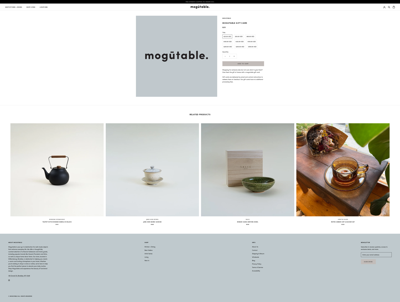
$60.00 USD (250, 36)
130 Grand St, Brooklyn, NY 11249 (19, 276)
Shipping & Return (258, 254)
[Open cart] (394, 7)
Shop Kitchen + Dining (13, 7)
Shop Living (30, 7)
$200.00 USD (228, 47)
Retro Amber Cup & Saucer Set (343, 222)
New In (147, 260)
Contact (255, 250)
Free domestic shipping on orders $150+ (200, 2)
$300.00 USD (252, 47)
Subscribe (368, 262)
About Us (255, 247)
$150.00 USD (252, 41)
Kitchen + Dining (150, 247)
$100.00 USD (228, 41)
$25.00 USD (227, 36)
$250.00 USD (240, 47)
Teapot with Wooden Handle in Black (57, 222)
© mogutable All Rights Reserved (20, 296)
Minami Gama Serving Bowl (247, 222)
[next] (393, 172)
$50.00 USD (239, 36)
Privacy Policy (256, 264)
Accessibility (256, 271)
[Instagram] (9, 280)
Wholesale (255, 257)
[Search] (389, 7)
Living (146, 257)
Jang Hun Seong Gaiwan (152, 222)
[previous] (6, 172)
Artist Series (148, 254)
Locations (44, 7)
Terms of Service (257, 267)
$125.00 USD (240, 41)
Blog (253, 260)
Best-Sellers (148, 250)
